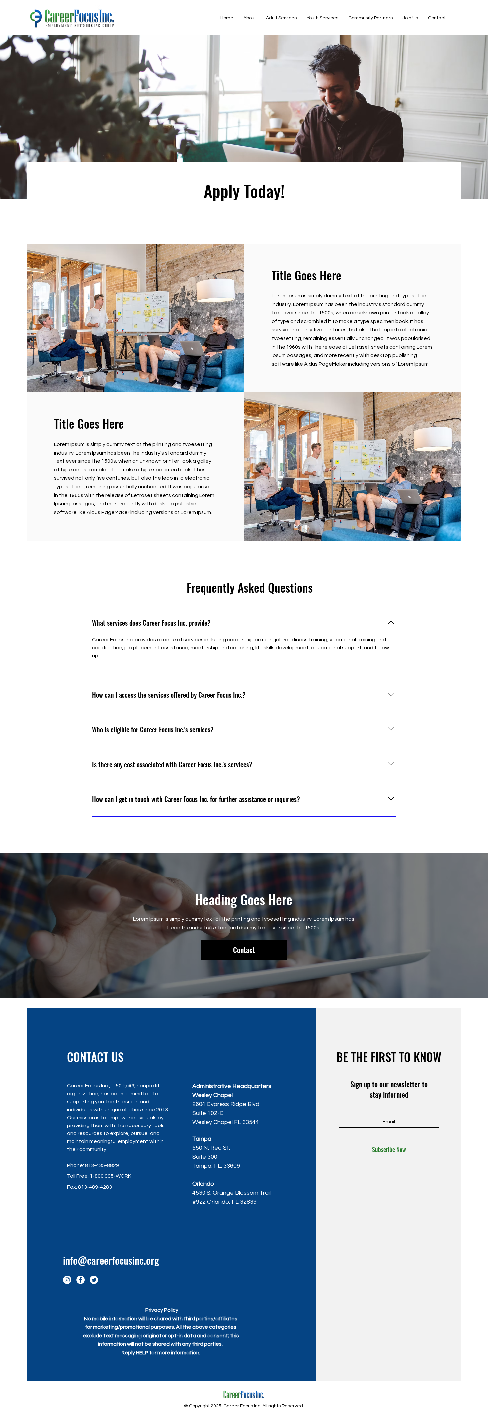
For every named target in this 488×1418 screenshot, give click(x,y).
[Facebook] (80, 1280)
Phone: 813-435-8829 (93, 1165)
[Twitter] (94, 1280)
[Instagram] (67, 1280)
